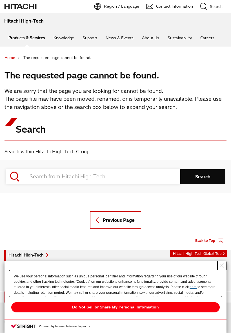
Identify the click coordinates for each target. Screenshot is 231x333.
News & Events (120, 38)
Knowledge (64, 38)
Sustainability (180, 38)
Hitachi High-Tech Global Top (197, 253)
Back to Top (205, 240)
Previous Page (119, 220)
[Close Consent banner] (221, 265)
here (193, 287)
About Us (150, 38)
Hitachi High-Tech (26, 255)
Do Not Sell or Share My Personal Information (115, 307)
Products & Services (26, 38)
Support (90, 38)
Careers (207, 38)
